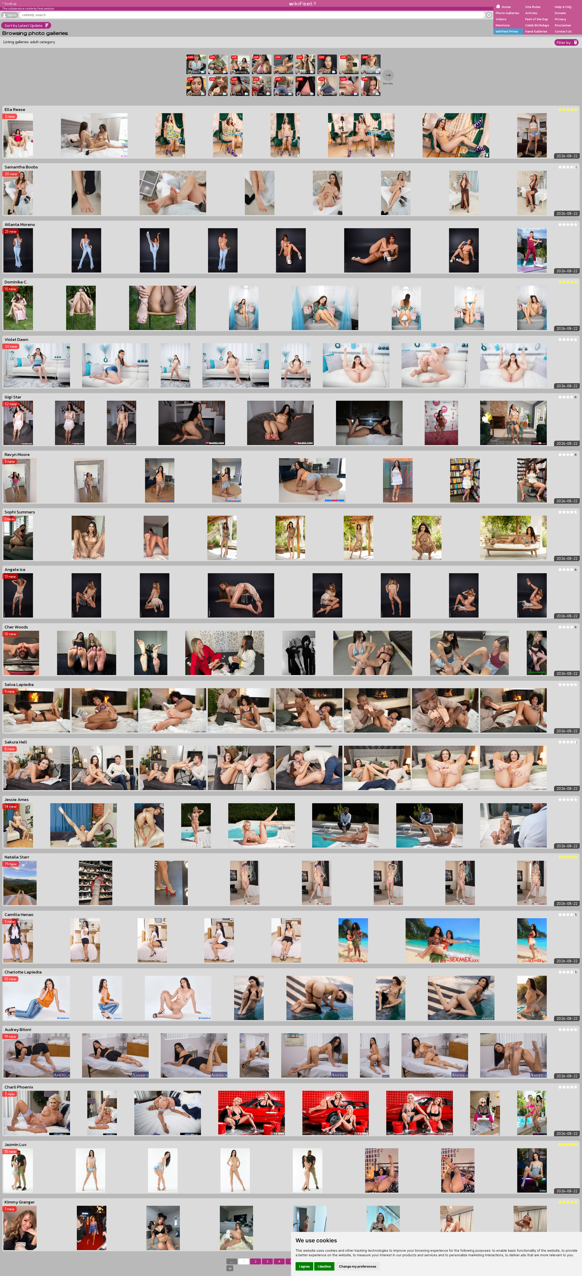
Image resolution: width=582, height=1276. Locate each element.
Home (506, 6)
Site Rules (532, 6)
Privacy (560, 19)
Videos (501, 19)
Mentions (503, 25)
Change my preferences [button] (357, 1266)
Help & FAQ (563, 6)
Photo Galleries (507, 12)
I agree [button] (304, 1266)
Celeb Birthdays (537, 25)
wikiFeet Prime (507, 31)
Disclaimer (563, 25)
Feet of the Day (536, 19)
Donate (560, 12)
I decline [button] (324, 1266)
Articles (531, 12)
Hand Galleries (536, 31)
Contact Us (563, 31)
